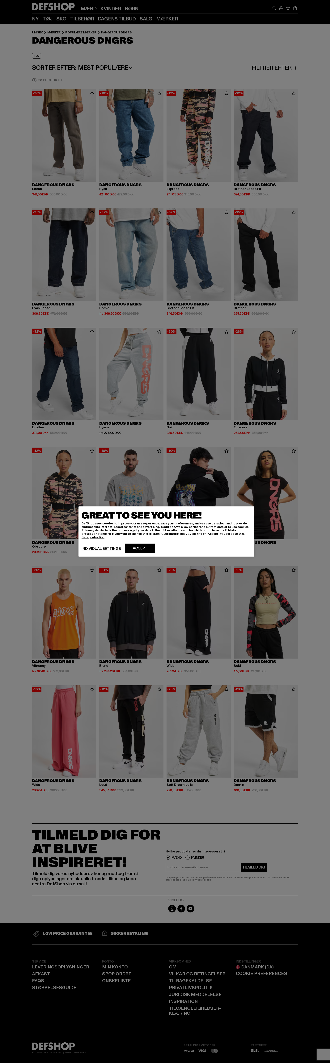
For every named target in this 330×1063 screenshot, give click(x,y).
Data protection (93, 537)
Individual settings (101, 548)
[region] (166, 531)
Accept (140, 548)
